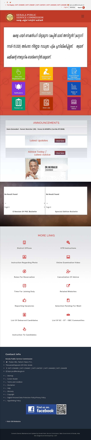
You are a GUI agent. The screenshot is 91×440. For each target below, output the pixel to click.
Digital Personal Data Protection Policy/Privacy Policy (26, 397)
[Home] (26, 16)
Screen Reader (12, 379)
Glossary (10, 391)
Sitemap (10, 376)
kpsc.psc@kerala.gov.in (16, 371)
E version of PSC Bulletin (25, 212)
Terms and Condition (14, 382)
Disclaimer (11, 385)
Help (9, 388)
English (66, 7)
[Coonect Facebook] (46, 410)
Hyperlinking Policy (14, 401)
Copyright (10, 394)
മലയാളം (72, 7)
